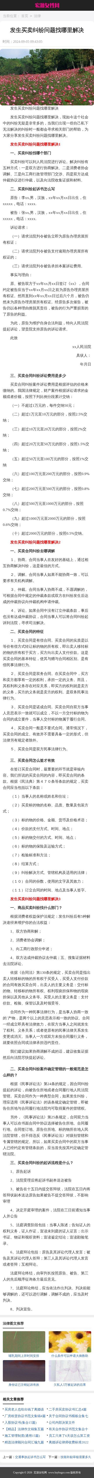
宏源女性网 (40, 1472)
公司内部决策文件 (62, 1422)
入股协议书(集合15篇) (21, 1422)
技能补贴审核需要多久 (76, 1457)
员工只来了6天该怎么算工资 (69, 1435)
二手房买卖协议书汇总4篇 (68, 1409)
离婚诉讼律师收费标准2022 (69, 1442)
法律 (37, 16)
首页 (24, 16)
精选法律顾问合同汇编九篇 (24, 1442)
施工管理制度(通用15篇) (22, 1435)
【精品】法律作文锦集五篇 (24, 1429)
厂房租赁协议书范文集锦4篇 (25, 1416)
